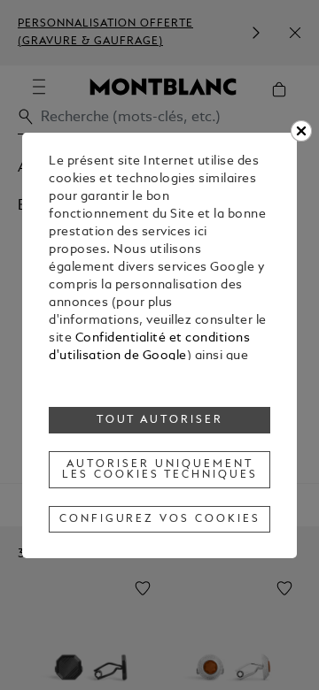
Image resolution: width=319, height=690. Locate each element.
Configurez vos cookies (160, 519)
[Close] (301, 131)
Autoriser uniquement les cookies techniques (159, 469)
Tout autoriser (160, 420)
